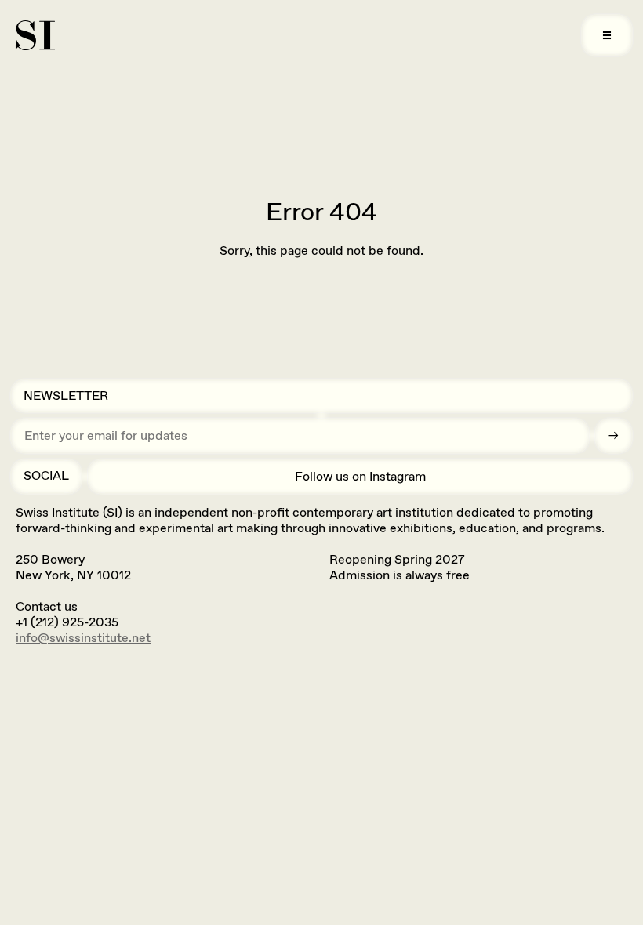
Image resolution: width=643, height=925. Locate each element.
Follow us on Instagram (360, 476)
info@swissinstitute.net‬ (83, 637)
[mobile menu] (607, 35)
